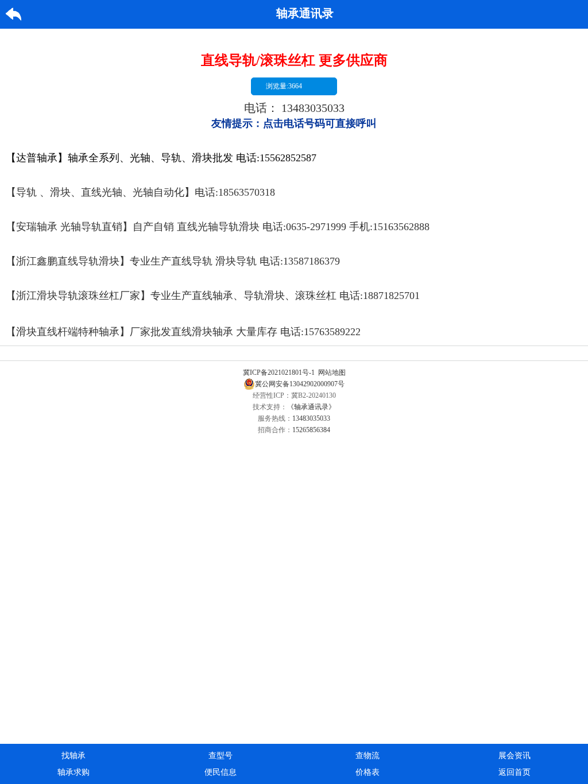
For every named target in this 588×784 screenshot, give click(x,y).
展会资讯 (514, 755)
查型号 (220, 755)
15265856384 (311, 430)
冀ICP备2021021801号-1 (279, 372)
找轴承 (73, 755)
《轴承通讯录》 (311, 407)
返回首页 (514, 772)
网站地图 (332, 372)
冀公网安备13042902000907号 (300, 384)
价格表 (367, 772)
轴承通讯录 (305, 13)
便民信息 (220, 772)
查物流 (367, 755)
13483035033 (313, 108)
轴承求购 (73, 772)
